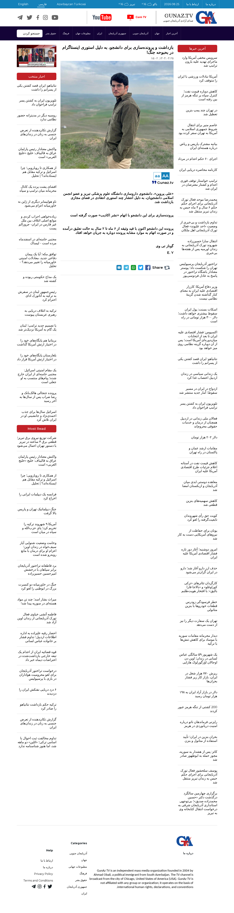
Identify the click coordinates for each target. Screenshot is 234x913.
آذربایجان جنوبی (140, 33)
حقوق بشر (51, 33)
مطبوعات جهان (83, 33)
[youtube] (102, 17)
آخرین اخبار (172, 33)
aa (157, 175)
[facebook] (38, 17)
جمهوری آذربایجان (117, 33)
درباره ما (211, 4)
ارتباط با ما (192, 4)
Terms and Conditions (38, 880)
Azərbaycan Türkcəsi (71, 4)
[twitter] (29, 17)
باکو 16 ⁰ (149, 4)
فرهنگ (66, 33)
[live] (136, 17)
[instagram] (45, 17)
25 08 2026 (171, 4)
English (23, 4)
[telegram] (20, 17)
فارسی (43, 4)
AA (165, 175)
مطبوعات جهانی (78, 866)
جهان (157, 33)
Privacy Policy (43, 874)
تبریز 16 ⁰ (127, 4)
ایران (99, 33)
